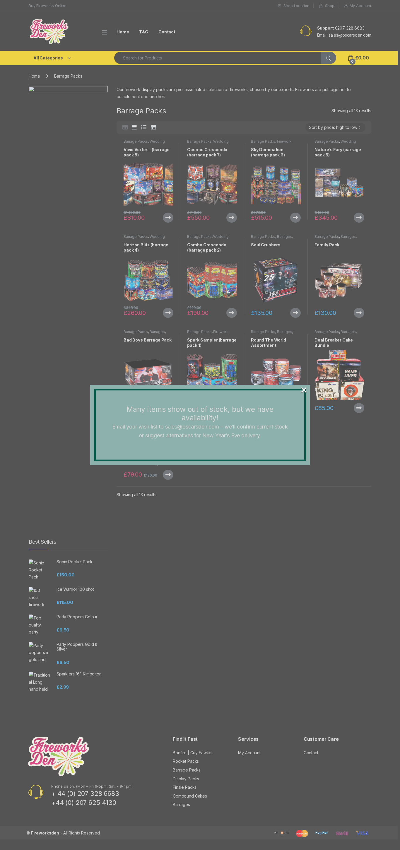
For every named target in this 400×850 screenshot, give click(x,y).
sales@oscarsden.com (192, 427)
